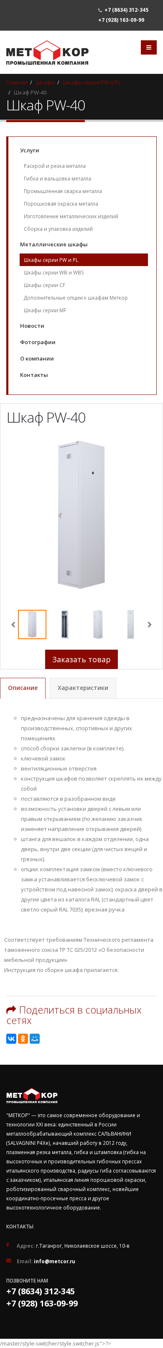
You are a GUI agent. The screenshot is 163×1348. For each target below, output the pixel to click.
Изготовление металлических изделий (71, 216)
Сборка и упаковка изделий (58, 228)
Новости (32, 325)
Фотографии (38, 342)
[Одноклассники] (23, 1039)
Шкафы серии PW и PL (92, 82)
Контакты (34, 375)
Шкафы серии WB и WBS (54, 272)
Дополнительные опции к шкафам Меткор (76, 297)
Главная (17, 82)
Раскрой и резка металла (55, 165)
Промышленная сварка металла (63, 191)
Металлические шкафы (54, 244)
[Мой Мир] (35, 1039)
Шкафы (45, 82)
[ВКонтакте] (11, 1039)
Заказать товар (81, 659)
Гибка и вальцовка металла (57, 178)
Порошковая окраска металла (61, 203)
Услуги (29, 150)
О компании (37, 358)
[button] (149, 624)
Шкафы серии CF (44, 285)
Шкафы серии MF (45, 310)
